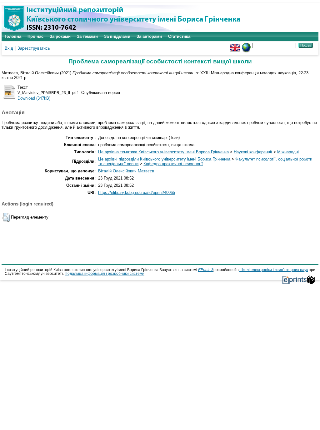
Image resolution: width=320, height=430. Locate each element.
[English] (235, 45)
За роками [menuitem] (60, 36)
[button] (6, 217)
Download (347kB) (34, 98)
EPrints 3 (205, 270)
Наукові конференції (253, 152)
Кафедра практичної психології (173, 163)
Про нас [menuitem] (35, 36)
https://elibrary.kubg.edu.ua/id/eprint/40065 (136, 192)
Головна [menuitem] (13, 36)
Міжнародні (288, 152)
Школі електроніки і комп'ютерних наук (273, 270)
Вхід (9, 48)
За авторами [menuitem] (149, 36)
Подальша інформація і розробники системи (104, 273)
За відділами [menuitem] (117, 36)
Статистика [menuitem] (179, 36)
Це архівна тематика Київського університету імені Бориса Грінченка (163, 152)
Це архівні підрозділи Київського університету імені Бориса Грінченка (164, 159)
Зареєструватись (34, 48)
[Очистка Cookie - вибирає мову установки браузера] (246, 45)
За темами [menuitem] (87, 36)
